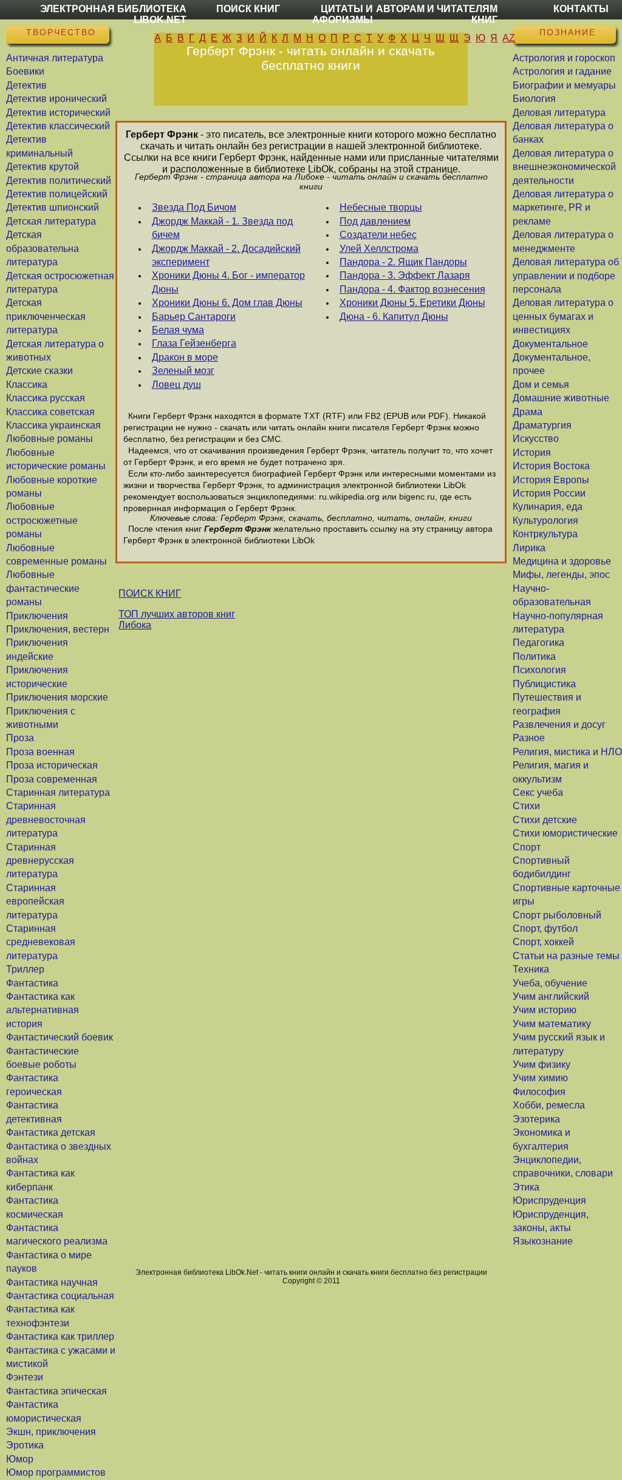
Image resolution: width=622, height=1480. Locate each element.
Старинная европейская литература (35, 901)
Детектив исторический (58, 112)
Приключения (37, 616)
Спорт (527, 847)
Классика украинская (53, 425)
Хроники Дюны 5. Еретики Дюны (412, 302)
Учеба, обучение (550, 983)
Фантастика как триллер (60, 1336)
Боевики (25, 71)
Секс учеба (538, 792)
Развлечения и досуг (559, 724)
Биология (534, 98)
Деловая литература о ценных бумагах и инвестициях (563, 316)
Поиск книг (248, 9)
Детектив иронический (56, 98)
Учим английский (551, 996)
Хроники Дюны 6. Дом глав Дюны (227, 302)
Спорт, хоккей (543, 942)
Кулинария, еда (548, 506)
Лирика (529, 548)
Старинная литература (58, 792)
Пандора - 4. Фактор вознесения (412, 289)
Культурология (545, 520)
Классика (26, 384)
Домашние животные (561, 398)
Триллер (25, 969)
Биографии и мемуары (564, 85)
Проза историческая (52, 765)
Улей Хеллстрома (379, 248)
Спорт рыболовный (557, 915)
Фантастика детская (50, 1132)
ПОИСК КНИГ (149, 593)
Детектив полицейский (57, 194)
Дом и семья (541, 384)
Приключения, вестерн (57, 629)
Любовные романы (49, 438)
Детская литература (51, 221)
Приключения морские (57, 697)
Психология (539, 670)
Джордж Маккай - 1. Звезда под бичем (222, 228)
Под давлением (375, 221)
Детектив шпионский (52, 207)
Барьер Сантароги (194, 316)
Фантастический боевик (59, 1037)
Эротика (25, 1445)
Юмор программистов (56, 1472)
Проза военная (40, 752)
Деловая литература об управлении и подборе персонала (566, 275)
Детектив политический (58, 180)
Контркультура (545, 534)
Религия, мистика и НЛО (567, 752)
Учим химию (540, 1078)
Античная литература (54, 58)
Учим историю (544, 1010)
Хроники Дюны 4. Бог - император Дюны (228, 282)
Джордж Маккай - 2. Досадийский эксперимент (226, 255)
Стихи (526, 806)
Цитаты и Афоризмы (342, 14)
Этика (526, 1187)
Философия (539, 1092)
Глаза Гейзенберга (194, 343)
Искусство (536, 438)
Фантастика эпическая (56, 1391)
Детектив (26, 85)
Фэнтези (24, 1377)
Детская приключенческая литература (46, 316)
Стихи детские (545, 820)
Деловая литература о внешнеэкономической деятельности (564, 167)
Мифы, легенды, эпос (561, 574)
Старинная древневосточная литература (46, 819)
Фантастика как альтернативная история (42, 1010)
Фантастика (32, 983)
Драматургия (542, 425)
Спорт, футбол (545, 928)
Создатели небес (378, 234)
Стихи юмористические (565, 833)
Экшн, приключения (51, 1432)
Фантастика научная (52, 1282)
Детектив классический (58, 126)
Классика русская (45, 398)
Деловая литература (559, 112)
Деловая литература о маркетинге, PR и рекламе (563, 207)
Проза (20, 738)
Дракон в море (185, 357)
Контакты (581, 9)
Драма (527, 412)
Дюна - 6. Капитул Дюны (394, 316)
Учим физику (541, 1064)
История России (549, 493)
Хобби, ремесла (549, 1105)
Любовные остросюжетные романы (42, 520)
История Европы (551, 480)
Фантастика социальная (60, 1296)
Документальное (550, 344)
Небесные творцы (381, 207)
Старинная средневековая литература (40, 942)
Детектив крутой (42, 166)
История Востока (551, 466)
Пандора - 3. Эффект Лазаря (405, 275)
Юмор (19, 1459)
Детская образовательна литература (42, 248)
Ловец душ (176, 384)
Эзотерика (536, 1119)
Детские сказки (39, 370)
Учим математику (552, 1024)
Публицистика (544, 684)
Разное (529, 738)
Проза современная (51, 779)
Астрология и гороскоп (564, 58)
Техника (531, 969)
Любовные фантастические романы (43, 588)
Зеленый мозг (183, 370)
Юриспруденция (549, 1200)
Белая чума (178, 330)
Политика (534, 656)
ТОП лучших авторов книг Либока (176, 619)
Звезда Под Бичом (194, 207)
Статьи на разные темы (566, 956)
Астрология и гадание (562, 71)
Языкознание (543, 1241)
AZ (508, 38)
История (532, 452)
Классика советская (50, 412)
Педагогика (538, 642)
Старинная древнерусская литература (40, 861)
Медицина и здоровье (562, 561)
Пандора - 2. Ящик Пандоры (403, 262)
